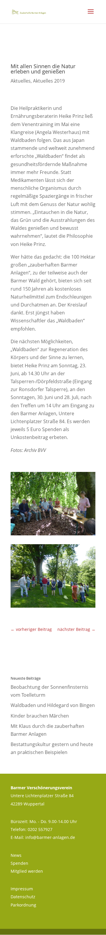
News (16, 855)
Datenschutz (23, 896)
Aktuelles (21, 81)
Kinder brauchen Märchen (40, 716)
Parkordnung (23, 905)
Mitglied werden (27, 871)
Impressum (22, 889)
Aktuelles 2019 (49, 81)
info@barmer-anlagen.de (50, 837)
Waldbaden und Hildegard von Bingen (53, 705)
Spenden (19, 863)
